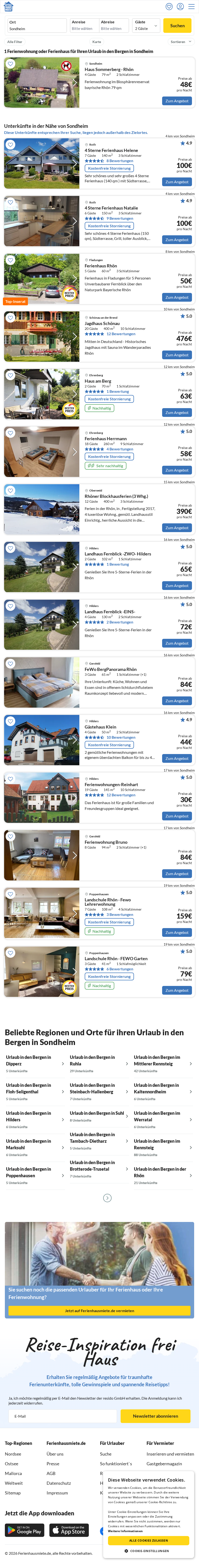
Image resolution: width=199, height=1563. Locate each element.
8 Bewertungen (120, 160)
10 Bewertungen (121, 737)
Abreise (108, 22)
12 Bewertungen (121, 334)
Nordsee (13, 1454)
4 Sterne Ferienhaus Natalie (111, 208)
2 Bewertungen (120, 622)
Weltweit (14, 1483)
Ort (12, 22)
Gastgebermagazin (164, 1463)
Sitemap (13, 1492)
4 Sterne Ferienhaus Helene (111, 150)
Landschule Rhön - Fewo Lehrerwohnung (108, 902)
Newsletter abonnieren (155, 1416)
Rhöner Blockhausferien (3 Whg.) (116, 496)
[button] (193, 6)
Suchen (177, 25)
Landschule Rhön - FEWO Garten (116, 958)
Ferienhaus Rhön (101, 265)
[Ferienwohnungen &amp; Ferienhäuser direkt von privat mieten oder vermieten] (8, 6)
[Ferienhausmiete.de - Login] (181, 6)
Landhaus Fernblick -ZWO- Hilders (118, 554)
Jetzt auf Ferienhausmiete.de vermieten (99, 1310)
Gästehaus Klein (100, 727)
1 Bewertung (118, 391)
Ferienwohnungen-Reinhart (111, 784)
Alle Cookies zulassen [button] (148, 1540)
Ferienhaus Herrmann (106, 438)
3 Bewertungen (120, 914)
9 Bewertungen (120, 218)
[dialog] (148, 1514)
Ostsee (11, 1463)
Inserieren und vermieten (170, 1454)
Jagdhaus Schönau (102, 323)
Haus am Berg (98, 381)
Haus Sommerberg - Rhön (109, 69)
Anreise (78, 22)
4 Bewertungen (120, 449)
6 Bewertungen (120, 969)
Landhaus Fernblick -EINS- (110, 611)
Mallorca (13, 1473)
